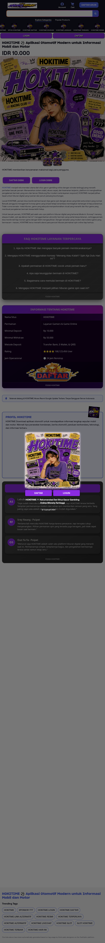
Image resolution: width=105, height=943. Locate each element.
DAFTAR (38, 493)
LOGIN (66, 493)
